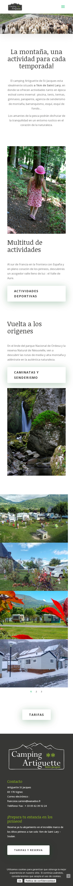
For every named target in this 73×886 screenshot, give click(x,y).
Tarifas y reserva (28, 850)
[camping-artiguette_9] (34, 638)
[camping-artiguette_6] (34, 686)
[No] (68, 876)
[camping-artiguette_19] (34, 590)
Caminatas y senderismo (26, 375)
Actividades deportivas (26, 293)
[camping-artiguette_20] (34, 541)
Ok (19, 880)
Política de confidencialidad (40, 880)
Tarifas (36, 715)
